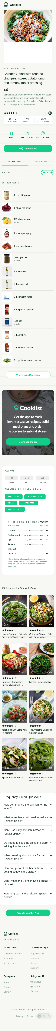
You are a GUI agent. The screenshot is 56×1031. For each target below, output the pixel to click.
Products (34, 958)
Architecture (10, 963)
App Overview (37, 953)
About (7, 982)
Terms (30, 1016)
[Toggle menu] (49, 5)
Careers (7, 987)
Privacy (19, 1016)
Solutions (8, 958)
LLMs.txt (8, 1016)
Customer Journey (13, 953)
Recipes (34, 963)
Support (34, 967)
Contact (7, 991)
